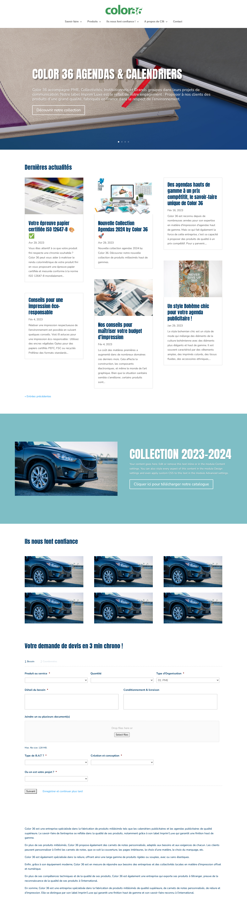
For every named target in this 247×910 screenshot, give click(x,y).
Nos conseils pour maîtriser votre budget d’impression (120, 331)
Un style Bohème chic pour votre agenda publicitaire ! (188, 312)
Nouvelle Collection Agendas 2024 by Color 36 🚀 (123, 229)
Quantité (96, 673)
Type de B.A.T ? (36, 755)
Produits (92, 21)
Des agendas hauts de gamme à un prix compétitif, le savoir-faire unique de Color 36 (192, 194)
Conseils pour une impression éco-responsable (46, 306)
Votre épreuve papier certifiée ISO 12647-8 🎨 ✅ (52, 229)
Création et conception (106, 755)
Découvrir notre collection (58, 110)
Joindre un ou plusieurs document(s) (47, 717)
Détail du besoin (36, 690)
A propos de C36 (154, 21)
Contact (177, 21)
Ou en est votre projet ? (41, 772)
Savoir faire (72, 21)
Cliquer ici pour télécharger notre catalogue (171, 484)
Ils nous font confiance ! (121, 21)
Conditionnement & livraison (141, 690)
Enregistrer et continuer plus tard (63, 791)
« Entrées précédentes (38, 396)
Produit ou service (37, 673)
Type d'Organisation (170, 673)
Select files (122, 734)
